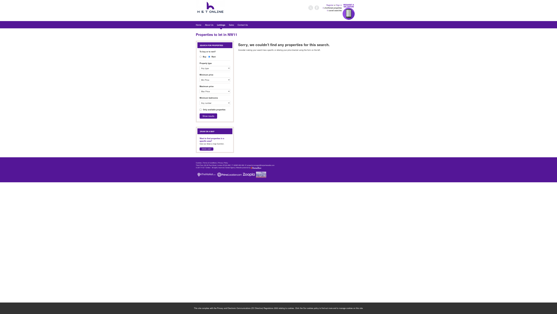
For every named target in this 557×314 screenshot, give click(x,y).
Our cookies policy (311, 308)
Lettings (221, 24)
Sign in (339, 5)
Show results (208, 116)
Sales (231, 24)
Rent (213, 56)
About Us (209, 24)
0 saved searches (334, 10)
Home (198, 24)
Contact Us (243, 24)
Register (329, 5)
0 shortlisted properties (332, 8)
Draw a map (206, 149)
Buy (204, 56)
